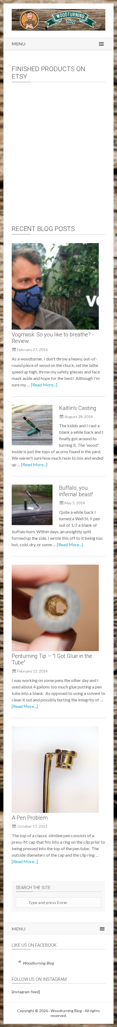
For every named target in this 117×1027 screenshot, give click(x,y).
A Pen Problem (30, 817)
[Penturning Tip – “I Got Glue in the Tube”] (55, 609)
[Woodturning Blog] (58, 28)
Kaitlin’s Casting (77, 408)
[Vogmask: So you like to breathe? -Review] (55, 287)
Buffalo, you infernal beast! (76, 491)
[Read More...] (44, 384)
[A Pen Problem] (55, 770)
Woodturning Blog (38, 963)
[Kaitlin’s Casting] (32, 426)
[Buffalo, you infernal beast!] (32, 506)
